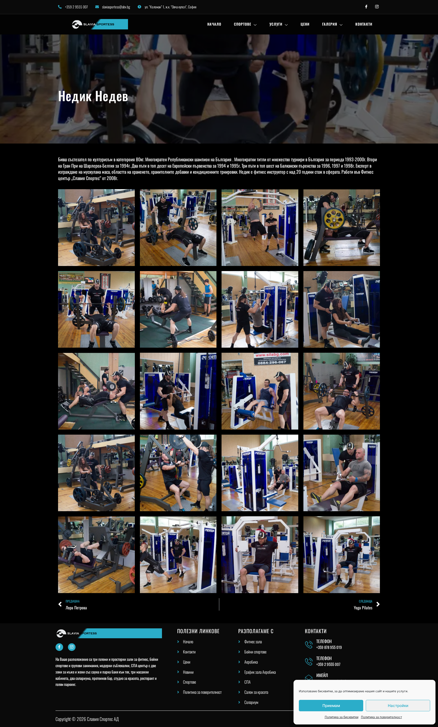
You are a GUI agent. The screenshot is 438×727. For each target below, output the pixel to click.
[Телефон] (309, 644)
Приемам (331, 705)
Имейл (322, 675)
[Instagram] (72, 647)
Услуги (275, 24)
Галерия (329, 24)
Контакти (363, 24)
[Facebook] (59, 647)
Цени (305, 24)
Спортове (242, 24)
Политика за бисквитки (341, 717)
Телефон (324, 641)
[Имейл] (309, 678)
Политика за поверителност (381, 717)
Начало (214, 24)
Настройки (398, 705)
